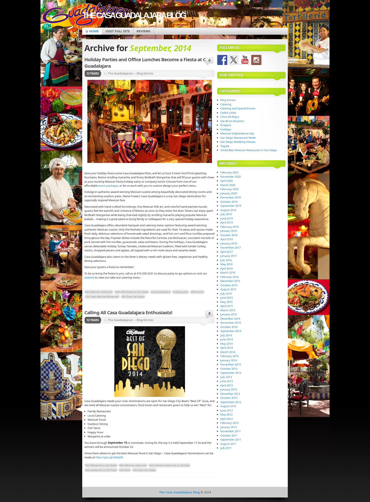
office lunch (197, 291)
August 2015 (228, 289)
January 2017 (228, 256)
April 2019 (226, 222)
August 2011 (228, 444)
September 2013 (230, 373)
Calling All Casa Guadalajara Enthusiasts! (128, 312)
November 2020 (230, 177)
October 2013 (228, 369)
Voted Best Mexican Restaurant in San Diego (248, 150)
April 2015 (226, 306)
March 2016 (227, 272)
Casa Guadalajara (160, 291)
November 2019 (230, 197)
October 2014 (228, 327)
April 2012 (226, 419)
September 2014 (230, 331)
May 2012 (226, 414)
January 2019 (228, 231)
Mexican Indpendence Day (237, 133)
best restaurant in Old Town (101, 469)
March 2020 (227, 185)
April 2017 (226, 252)
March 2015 (227, 310)
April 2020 (226, 181)
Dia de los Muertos (232, 121)
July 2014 (226, 335)
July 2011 (226, 448)
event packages (108, 186)
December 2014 (230, 318)
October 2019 (228, 202)
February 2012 (229, 423)
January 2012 (228, 427)
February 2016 (229, 277)
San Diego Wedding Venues (237, 142)
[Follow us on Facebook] (222, 60)
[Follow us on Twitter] (233, 60)
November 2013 (230, 364)
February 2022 (229, 172)
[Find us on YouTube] (245, 60)
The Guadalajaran (120, 73)
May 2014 (226, 344)
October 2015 (228, 285)
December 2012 (230, 394)
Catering (225, 104)
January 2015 (228, 314)
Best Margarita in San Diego (101, 465)
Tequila (224, 146)
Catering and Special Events (237, 108)
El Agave (225, 125)
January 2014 (228, 360)
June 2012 (226, 410)
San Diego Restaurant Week (238, 138)
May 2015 (226, 302)
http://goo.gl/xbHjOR (109, 457)
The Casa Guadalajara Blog (133, 15)
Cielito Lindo (228, 113)
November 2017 (230, 247)
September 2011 (230, 439)
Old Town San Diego (133, 296)
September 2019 (230, 206)
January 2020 (228, 193)
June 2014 (226, 339)
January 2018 (228, 243)
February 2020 (229, 189)
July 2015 (226, 293)
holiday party (180, 291)
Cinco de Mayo (229, 117)
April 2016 (226, 268)
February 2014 (229, 356)
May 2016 (226, 264)
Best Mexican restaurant (98, 291)
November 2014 (230, 323)
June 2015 (226, 297)
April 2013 (226, 385)
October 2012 (228, 398)
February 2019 (229, 227)
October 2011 (228, 435)
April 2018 (226, 239)
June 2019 (226, 218)
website (89, 277)
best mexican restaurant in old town (169, 465)
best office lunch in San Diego (131, 291)
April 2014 (226, 348)
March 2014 (227, 352)
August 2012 (228, 406)
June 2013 (226, 381)
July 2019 (226, 214)
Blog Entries (145, 73)
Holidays (225, 129)
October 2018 (228, 235)
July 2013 (226, 377)
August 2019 (228, 210)
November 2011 (230, 431)
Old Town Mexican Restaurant (102, 296)
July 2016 (226, 260)
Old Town (124, 469)
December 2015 (230, 281)
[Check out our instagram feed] (256, 60)
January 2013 (228, 389)
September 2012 (230, 402)
